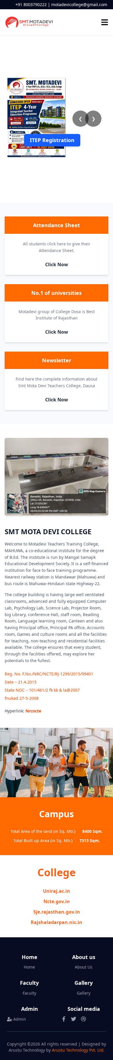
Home (29, 967)
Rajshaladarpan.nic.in (56, 922)
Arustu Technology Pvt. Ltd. (78, 1050)
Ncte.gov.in (56, 901)
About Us (83, 967)
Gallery (83, 993)
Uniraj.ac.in (56, 891)
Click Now (56, 264)
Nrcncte (33, 711)
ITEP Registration (52, 140)
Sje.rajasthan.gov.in (56, 912)
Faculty (29, 993)
